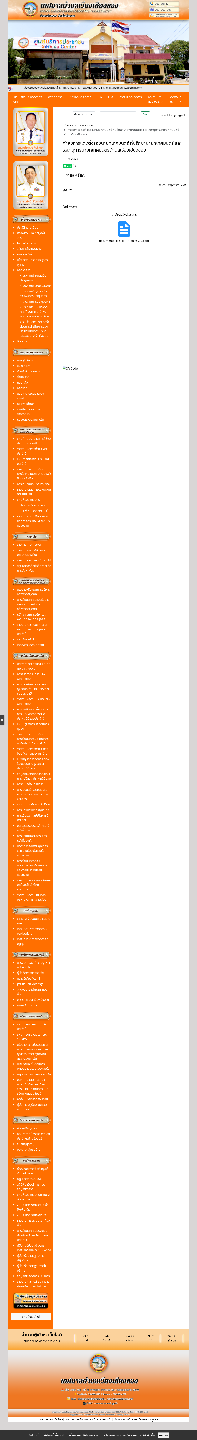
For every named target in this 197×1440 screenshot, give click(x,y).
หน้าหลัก (15, 99)
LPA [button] (111, 97)
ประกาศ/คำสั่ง (86, 125)
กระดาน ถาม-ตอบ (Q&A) (156, 99)
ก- (181, 102)
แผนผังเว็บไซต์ (31, 1316)
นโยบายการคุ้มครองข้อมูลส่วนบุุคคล (135, 1419)
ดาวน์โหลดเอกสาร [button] (131, 97)
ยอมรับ (163, 1435)
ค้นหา (145, 114)
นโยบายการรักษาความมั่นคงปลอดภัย (88, 1419)
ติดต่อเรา (174, 99)
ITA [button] (100, 97)
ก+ (181, 97)
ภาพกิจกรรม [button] (56, 97)
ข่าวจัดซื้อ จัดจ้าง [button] (81, 97)
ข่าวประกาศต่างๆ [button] (32, 97)
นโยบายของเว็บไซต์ (51, 1419)
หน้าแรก (68, 125)
